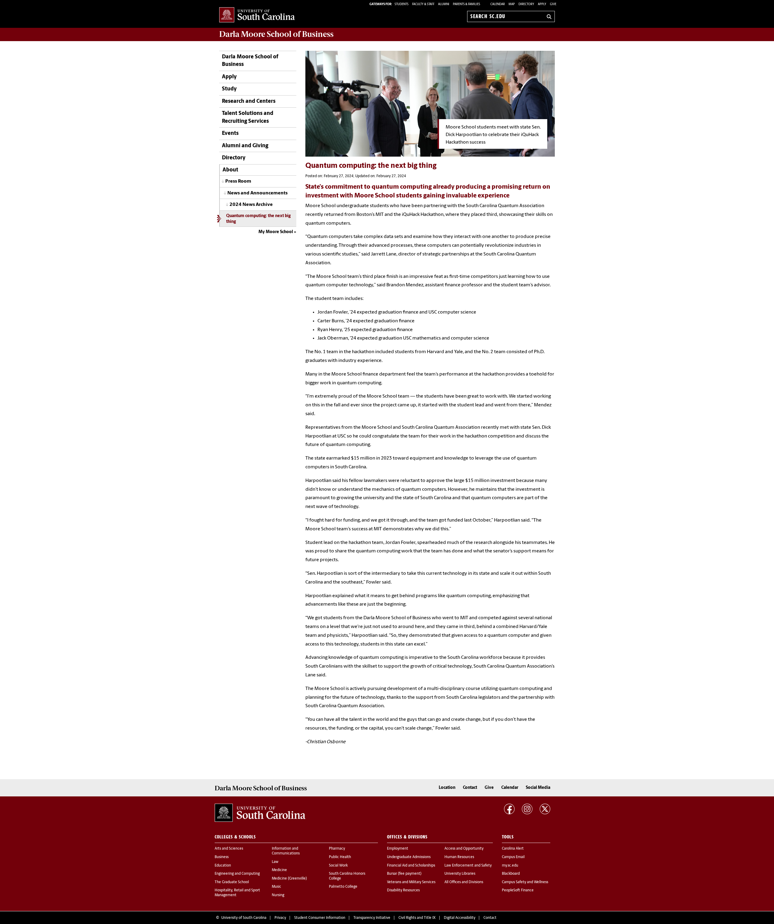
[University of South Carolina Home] (257, 15)
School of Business (276, 34)
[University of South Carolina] (260, 812)
